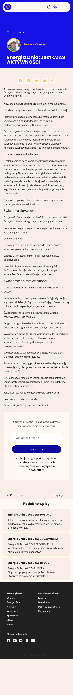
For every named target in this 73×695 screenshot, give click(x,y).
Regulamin (44, 611)
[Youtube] (14, 640)
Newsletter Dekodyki (49, 593)
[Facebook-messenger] (21, 640)
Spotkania (12, 616)
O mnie (11, 598)
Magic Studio (45, 654)
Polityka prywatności (49, 607)
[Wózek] (49, 6)
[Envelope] (33, 640)
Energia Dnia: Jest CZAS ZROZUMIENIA (33, 539)
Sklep (10, 620)
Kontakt (11, 624)
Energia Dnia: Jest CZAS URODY (28, 563)
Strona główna (14, 593)
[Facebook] (8, 640)
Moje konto (44, 602)
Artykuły (11, 607)
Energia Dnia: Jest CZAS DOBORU (29, 514)
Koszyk (42, 598)
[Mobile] (27, 640)
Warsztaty (12, 611)
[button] (62, 7)
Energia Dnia (14, 602)
